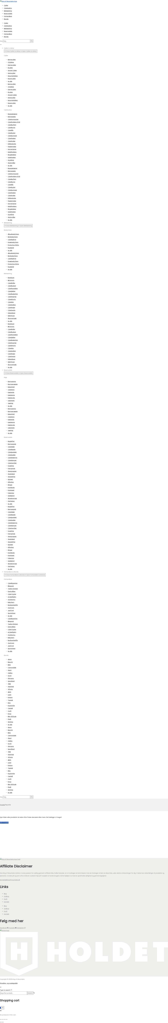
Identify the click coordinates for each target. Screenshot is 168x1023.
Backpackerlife (13, 605)
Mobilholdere (12, 152)
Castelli (10, 708)
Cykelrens (11, 390)
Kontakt (6, 902)
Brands (6, 19)
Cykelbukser (12, 286)
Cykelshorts (12, 299)
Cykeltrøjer (11, 308)
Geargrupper (12, 471)
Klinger (10, 485)
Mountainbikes (13, 76)
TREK (9, 684)
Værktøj (10, 403)
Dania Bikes (11, 591)
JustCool (11, 610)
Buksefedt (11, 387)
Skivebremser (12, 498)
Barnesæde (12, 117)
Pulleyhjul (11, 493)
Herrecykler (11, 73)
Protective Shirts (13, 245)
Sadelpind (11, 496)
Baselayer (11, 278)
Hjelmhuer (11, 316)
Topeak (10, 700)
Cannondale (12, 668)
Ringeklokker (12, 155)
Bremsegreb (12, 444)
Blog (5, 894)
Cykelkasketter (13, 294)
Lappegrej (11, 401)
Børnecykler (12, 60)
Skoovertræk (12, 318)
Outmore (11, 608)
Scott (9, 676)
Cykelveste (11, 310)
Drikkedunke (12, 144)
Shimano (11, 678)
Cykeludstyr (8, 8)
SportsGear (11, 613)
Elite (9, 703)
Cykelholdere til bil (14, 122)
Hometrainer (12, 149)
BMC (9, 665)
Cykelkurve (11, 128)
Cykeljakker (11, 291)
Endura (10, 697)
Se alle (10, 81)
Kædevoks (11, 398)
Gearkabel (11, 474)
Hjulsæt (10, 479)
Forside (2, 805)
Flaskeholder (12, 147)
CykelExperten (12, 583)
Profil (5, 899)
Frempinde (11, 469)
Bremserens (12, 382)
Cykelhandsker (13, 289)
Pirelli (9, 719)
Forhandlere (8, 16)
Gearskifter (11, 477)
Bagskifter (11, 441)
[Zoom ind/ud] (1, 1019)
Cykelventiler (12, 463)
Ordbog (6, 896)
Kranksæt (11, 490)
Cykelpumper (12, 136)
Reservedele (8, 14)
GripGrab (11, 687)
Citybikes (11, 62)
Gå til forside (4, 823)
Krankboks (11, 488)
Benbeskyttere (13, 237)
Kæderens (11, 395)
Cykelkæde (11, 449)
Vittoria (10, 689)
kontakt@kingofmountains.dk (10, 880)
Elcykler (10, 68)
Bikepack (11, 586)
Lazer (9, 695)
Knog (9, 714)
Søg (1, 41)
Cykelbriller (11, 283)
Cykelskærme (12, 458)
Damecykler (12, 65)
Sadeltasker (12, 157)
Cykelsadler (12, 455)
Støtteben (11, 501)
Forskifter (11, 466)
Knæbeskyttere (13, 242)
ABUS (9, 692)
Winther (10, 722)
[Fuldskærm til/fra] (3, 1019)
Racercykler (12, 79)
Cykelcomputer (13, 119)
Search (30, 993)
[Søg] (31, 41)
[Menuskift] (1, 44)
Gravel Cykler (12, 70)
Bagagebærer (12, 114)
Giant (9, 670)
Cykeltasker (12, 138)
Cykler (6, 5)
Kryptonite (11, 706)
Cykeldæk (11, 447)
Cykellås (10, 130)
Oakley (10, 673)
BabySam (11, 602)
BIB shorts (11, 280)
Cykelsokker (12, 305)
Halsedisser (11, 313)
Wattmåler (11, 163)
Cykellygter (11, 133)
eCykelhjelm (12, 597)
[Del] (4, 1019)
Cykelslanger (12, 460)
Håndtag (11, 482)
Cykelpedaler (12, 452)
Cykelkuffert (12, 125)
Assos (10, 659)
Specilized (11, 681)
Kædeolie (11, 392)
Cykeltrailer (11, 141)
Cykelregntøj (12, 297)
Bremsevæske (13, 384)
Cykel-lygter (12, 594)
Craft (9, 711)
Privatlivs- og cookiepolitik (9, 983)
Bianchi (10, 662)
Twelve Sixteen (13, 589)
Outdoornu (11, 600)
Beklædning (8, 11)
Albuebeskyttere (13, 234)
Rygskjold (11, 248)
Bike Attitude (12, 716)
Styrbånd (11, 160)
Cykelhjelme (12, 240)
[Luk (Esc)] (6, 1019)
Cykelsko (11, 302)
